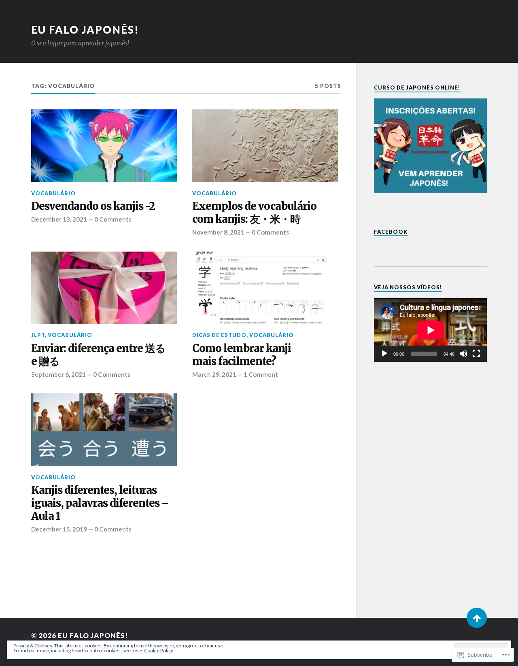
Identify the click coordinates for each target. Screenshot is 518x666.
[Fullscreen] (476, 354)
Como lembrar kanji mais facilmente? (241, 355)
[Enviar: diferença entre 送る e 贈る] (104, 288)
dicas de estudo (219, 335)
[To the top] (477, 618)
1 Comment (261, 374)
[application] (430, 330)
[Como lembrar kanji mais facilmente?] (265, 288)
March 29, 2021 (214, 374)
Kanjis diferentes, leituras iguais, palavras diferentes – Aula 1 (100, 503)
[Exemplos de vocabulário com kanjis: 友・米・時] (265, 145)
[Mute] (463, 354)
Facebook (391, 231)
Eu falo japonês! (85, 29)
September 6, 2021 (58, 374)
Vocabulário (53, 193)
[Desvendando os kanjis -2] (104, 145)
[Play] (384, 354)
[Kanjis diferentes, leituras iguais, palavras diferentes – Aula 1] (104, 429)
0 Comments (113, 219)
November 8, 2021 (218, 232)
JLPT (38, 335)
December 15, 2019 (59, 529)
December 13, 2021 (59, 219)
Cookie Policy (158, 650)
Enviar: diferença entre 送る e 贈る (98, 355)
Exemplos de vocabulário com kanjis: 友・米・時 (254, 213)
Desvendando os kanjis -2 (93, 206)
